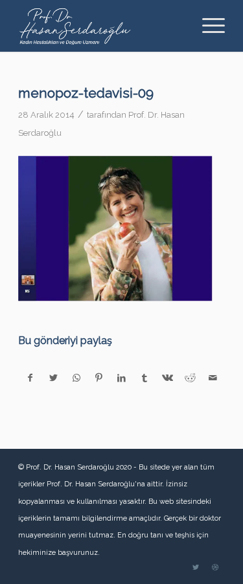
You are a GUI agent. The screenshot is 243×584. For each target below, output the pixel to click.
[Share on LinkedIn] (122, 378)
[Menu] (207, 26)
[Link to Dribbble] (215, 568)
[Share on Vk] (167, 378)
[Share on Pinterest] (99, 378)
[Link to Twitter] (195, 568)
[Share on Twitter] (53, 378)
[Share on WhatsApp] (76, 378)
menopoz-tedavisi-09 (86, 93)
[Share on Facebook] (30, 378)
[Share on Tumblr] (144, 378)
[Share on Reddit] (190, 378)
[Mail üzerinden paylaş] (213, 378)
